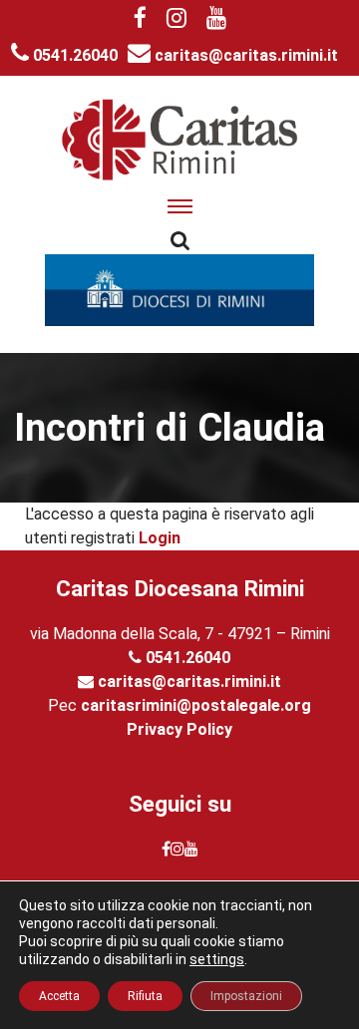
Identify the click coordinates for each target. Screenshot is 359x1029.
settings (216, 959)
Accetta (59, 996)
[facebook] (140, 20)
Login (159, 537)
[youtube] (216, 20)
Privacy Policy (179, 729)
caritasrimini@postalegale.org (196, 705)
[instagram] (176, 20)
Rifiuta (145, 996)
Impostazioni (246, 996)
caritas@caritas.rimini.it (244, 55)
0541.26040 (73, 55)
